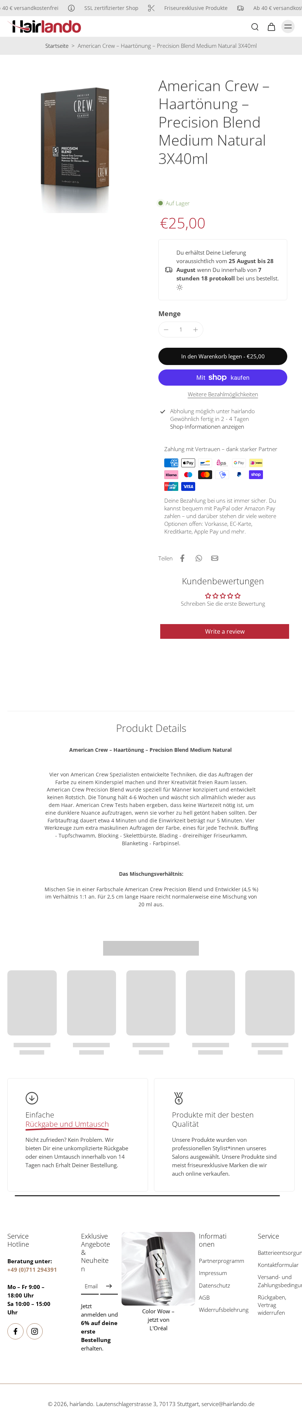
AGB (204, 1297)
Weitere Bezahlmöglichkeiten (223, 395)
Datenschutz (214, 1285)
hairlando (81, 1404)
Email (91, 1286)
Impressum (213, 1273)
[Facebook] (15, 1331)
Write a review (225, 631)
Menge (169, 313)
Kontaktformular (276, 1265)
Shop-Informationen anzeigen (207, 427)
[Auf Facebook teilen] (182, 558)
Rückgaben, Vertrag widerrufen (272, 1304)
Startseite (57, 46)
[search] (255, 26)
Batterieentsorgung (276, 1253)
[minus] (166, 329)
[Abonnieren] (109, 1286)
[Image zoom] (75, 145)
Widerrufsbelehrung (217, 1309)
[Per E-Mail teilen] (215, 558)
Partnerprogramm (217, 1261)
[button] (222, 356)
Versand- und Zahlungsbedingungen (276, 1281)
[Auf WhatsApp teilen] (198, 558)
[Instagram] (35, 1331)
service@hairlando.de (227, 1404)
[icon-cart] (271, 26)
